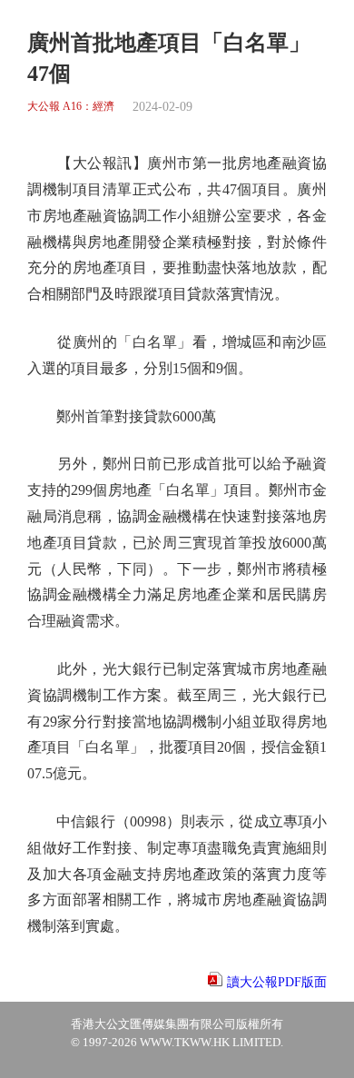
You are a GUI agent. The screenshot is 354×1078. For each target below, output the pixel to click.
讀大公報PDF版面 (277, 982)
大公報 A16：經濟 (70, 107)
